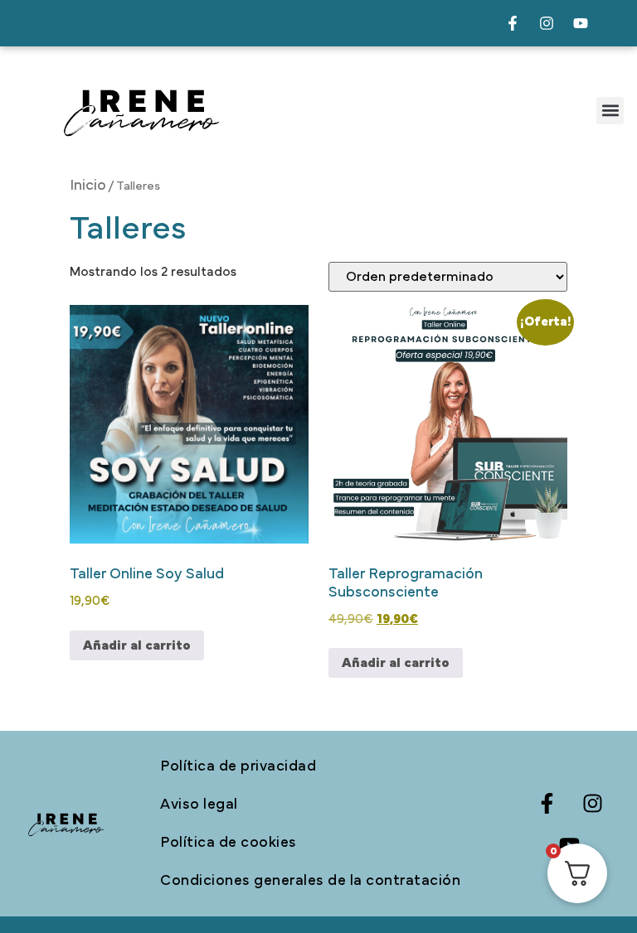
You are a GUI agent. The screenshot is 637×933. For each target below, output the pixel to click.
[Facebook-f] (513, 23)
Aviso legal (199, 804)
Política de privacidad (238, 766)
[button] (610, 110)
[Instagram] (547, 23)
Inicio (88, 185)
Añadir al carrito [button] (137, 645)
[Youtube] (581, 23)
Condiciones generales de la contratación (310, 880)
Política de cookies (228, 842)
